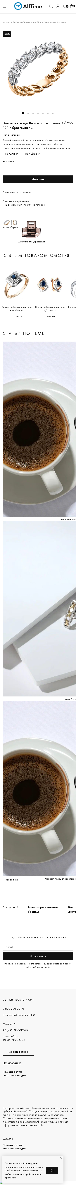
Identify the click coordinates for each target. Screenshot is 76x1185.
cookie (39, 1167)
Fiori (39, 22)
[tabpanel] (38, 69)
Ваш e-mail (8, 161)
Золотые (61, 22)
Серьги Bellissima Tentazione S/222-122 (50, 308)
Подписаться (38, 956)
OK (52, 1170)
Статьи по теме (24, 333)
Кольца (6, 22)
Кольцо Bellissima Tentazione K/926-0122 (17, 308)
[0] (65, 6)
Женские (49, 22)
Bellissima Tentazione (23, 22)
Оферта (8, 1139)
